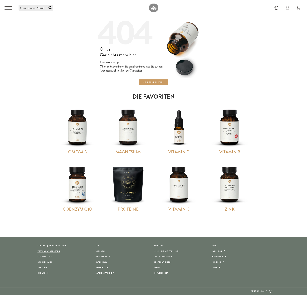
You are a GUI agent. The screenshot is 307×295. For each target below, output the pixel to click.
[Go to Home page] (153, 7)
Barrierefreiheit (105, 273)
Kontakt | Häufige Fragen (52, 245)
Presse (157, 267)
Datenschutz (103, 256)
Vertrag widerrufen (49, 251)
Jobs (214, 245)
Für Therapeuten (163, 256)
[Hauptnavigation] (8, 8)
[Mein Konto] (287, 8)
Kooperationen (162, 262)
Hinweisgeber (161, 273)
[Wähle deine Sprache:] (276, 8)
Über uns (158, 245)
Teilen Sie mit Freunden (167, 251)
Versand (42, 267)
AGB (97, 245)
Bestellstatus (45, 256)
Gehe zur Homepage (153, 82)
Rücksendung (45, 262)
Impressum (101, 262)
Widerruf (101, 251)
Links (214, 267)
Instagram (217, 256)
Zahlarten (43, 273)
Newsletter (102, 267)
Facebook (217, 251)
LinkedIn (216, 262)
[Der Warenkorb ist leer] (299, 8)
